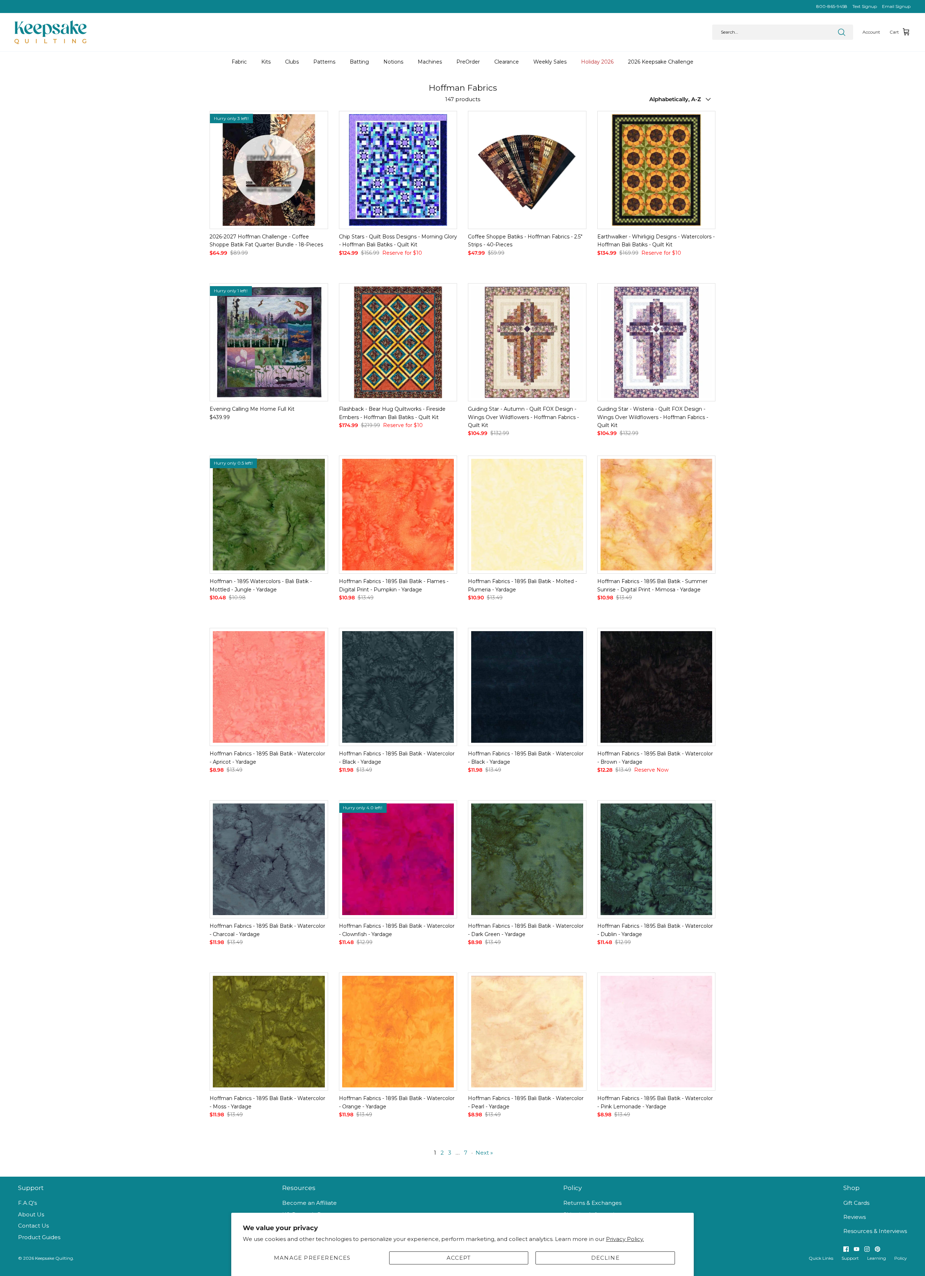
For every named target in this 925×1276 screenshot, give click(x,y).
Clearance (506, 62)
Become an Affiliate (309, 1202)
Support (850, 1258)
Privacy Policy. (625, 1239)
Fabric (239, 62)
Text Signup (864, 6)
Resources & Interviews (875, 1231)
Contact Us (33, 1225)
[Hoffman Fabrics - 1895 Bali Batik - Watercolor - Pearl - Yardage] (527, 1032)
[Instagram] (867, 1249)
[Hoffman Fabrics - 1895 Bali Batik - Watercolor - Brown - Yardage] (657, 687)
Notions (393, 62)
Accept (459, 1257)
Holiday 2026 (597, 62)
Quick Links (821, 1258)
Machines (430, 62)
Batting (359, 62)
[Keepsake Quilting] (50, 32)
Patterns (324, 62)
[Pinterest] (877, 1249)
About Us (31, 1214)
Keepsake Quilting (54, 1258)
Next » (484, 1152)
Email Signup (896, 6)
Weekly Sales (550, 62)
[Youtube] (856, 1249)
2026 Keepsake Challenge (660, 62)
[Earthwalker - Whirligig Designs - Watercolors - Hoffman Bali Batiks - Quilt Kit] (657, 170)
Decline (605, 1257)
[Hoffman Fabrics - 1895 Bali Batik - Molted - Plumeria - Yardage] (527, 515)
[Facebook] (846, 1249)
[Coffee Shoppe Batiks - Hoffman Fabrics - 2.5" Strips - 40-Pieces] (527, 170)
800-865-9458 (831, 6)
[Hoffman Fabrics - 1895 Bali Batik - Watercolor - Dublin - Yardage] (657, 859)
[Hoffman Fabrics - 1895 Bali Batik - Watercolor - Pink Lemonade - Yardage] (657, 1032)
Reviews (854, 1217)
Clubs (292, 62)
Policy (900, 1258)
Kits (266, 62)
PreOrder (468, 62)
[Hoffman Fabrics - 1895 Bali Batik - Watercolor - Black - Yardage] (398, 687)
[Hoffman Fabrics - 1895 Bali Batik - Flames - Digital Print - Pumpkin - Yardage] (398, 515)
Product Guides (39, 1237)
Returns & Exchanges (592, 1202)
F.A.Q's (27, 1202)
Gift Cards (856, 1202)
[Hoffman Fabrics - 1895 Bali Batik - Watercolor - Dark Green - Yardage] (527, 859)
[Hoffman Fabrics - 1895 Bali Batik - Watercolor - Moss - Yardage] (269, 1032)
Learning (876, 1258)
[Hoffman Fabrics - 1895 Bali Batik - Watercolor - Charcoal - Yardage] (269, 859)
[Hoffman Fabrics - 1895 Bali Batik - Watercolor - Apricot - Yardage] (269, 687)
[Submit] (841, 32)
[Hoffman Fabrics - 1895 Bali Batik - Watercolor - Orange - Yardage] (398, 1032)
